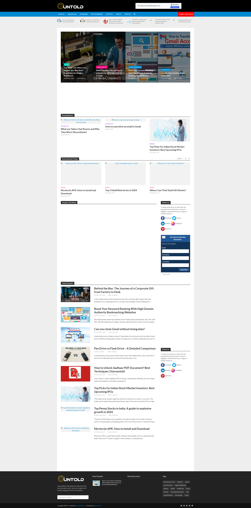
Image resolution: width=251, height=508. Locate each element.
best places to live (169, 482)
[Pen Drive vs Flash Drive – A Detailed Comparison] (59, 21)
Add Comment (81, 78)
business (180, 482)
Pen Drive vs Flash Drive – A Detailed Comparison (69, 21)
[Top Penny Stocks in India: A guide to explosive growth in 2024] (128, 21)
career (187, 482)
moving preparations (177, 492)
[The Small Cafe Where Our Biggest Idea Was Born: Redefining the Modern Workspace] (88, 57)
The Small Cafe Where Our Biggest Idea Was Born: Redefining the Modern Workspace (75, 72)
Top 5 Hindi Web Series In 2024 (121, 190)
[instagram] (186, 505)
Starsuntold (97, 506)
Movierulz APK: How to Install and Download (161, 21)
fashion (166, 488)
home (188, 488)
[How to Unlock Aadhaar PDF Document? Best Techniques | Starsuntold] (82, 21)
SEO (187, 492)
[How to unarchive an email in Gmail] (125, 120)
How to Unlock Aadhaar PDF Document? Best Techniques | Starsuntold (92, 21)
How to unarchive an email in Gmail (123, 126)
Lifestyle (109, 14)
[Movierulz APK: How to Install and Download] (152, 21)
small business (168, 495)
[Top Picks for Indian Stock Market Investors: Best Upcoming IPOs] (105, 21)
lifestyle (166, 492)
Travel (67, 64)
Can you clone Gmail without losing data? (173, 74)
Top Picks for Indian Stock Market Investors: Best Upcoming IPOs (116, 21)
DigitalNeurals (80, 506)
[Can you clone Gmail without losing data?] (185, 57)
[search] (87, 497)
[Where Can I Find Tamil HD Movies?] (170, 173)
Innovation (72, 14)
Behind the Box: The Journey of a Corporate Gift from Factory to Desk (109, 73)
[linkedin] (192, 505)
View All (179, 158)
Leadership (84, 14)
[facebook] (181, 505)
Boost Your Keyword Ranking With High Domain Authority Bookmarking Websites (140, 73)
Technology (166, 70)
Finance (152, 144)
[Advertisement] (119, 100)
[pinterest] (189, 505)
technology (178, 495)
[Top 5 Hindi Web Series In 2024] (125, 173)
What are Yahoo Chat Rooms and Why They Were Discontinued (80, 130)
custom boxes (168, 485)
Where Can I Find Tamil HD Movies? (168, 190)
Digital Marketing (135, 67)
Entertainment (97, 14)
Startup (61, 14)
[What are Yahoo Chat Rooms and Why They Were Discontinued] (81, 121)
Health (173, 488)
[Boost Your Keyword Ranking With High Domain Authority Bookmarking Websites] (152, 57)
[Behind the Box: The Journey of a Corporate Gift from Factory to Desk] (120, 57)
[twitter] (184, 505)
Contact (128, 14)
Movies (63, 187)
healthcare (180, 488)
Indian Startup (102, 67)
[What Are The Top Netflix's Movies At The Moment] (175, 21)
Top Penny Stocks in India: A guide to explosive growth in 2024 (139, 21)
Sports (118, 14)
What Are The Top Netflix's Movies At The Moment (186, 21)
